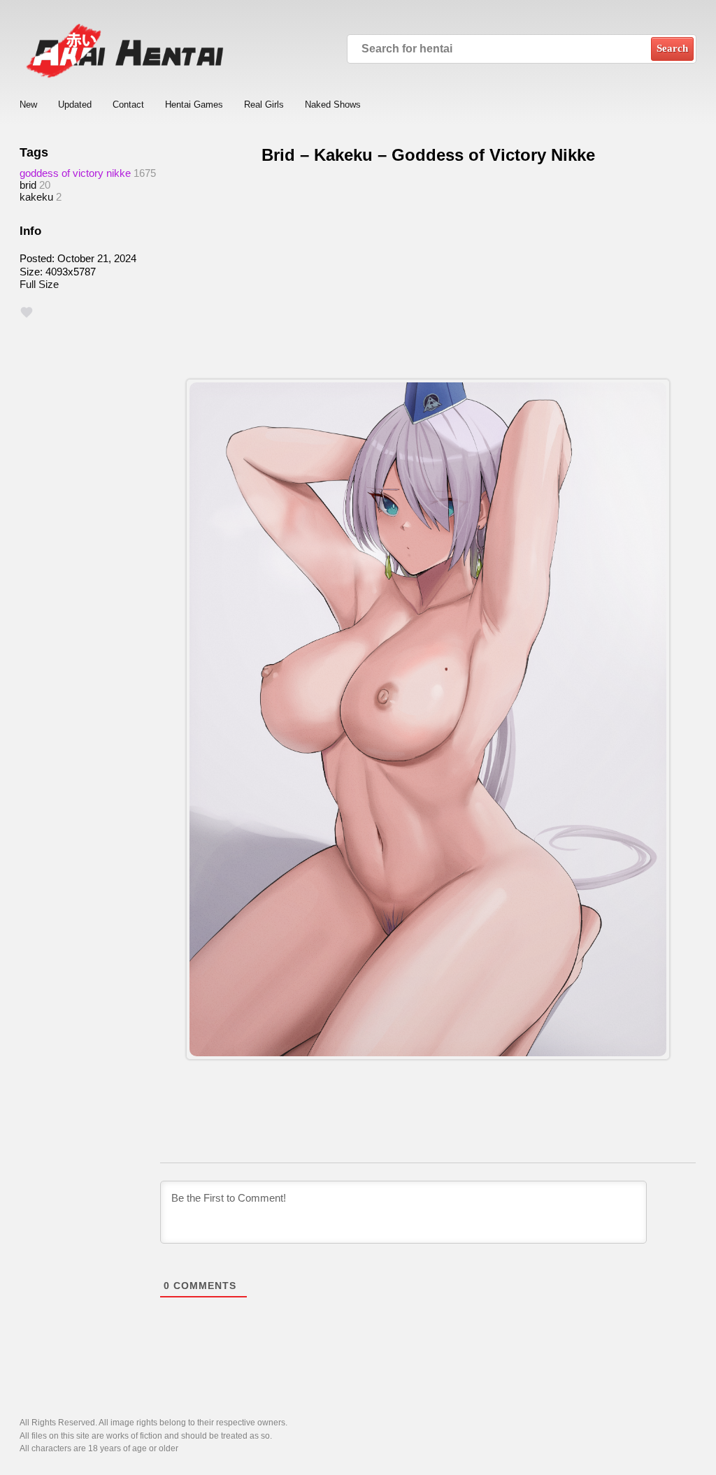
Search (672, 48)
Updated (75, 104)
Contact (128, 104)
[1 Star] (27, 312)
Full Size (39, 284)
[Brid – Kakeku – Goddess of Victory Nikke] (428, 719)
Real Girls (264, 104)
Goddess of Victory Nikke (75, 173)
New (28, 104)
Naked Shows (333, 104)
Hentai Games (194, 104)
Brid (28, 185)
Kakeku (36, 197)
